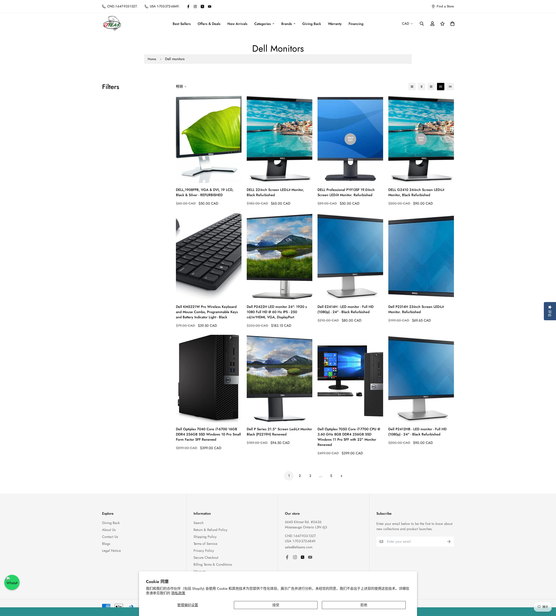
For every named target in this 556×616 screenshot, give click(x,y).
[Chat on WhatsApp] (12, 582)
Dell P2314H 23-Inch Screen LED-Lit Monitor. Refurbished (416, 309)
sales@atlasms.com (298, 547)
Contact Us (110, 536)
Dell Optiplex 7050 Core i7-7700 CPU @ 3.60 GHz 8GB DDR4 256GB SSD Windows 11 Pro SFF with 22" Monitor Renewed (349, 437)
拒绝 (363, 605)
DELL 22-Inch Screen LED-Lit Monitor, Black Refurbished (275, 192)
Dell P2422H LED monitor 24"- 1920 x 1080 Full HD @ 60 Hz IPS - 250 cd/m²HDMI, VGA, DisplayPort (277, 312)
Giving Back (311, 23)
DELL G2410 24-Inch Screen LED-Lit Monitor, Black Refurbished (416, 192)
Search (199, 522)
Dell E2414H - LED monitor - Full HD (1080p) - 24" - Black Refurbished (346, 309)
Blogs (106, 543)
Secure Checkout (206, 557)
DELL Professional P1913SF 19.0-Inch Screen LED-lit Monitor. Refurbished (346, 192)
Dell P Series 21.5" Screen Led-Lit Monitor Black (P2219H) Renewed (279, 432)
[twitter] (202, 6)
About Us (109, 529)
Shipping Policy (205, 536)
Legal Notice (111, 550)
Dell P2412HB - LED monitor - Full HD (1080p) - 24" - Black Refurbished (417, 432)
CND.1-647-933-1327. (300, 535)
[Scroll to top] (548, 592)
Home (152, 59)
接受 (275, 605)
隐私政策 (178, 593)
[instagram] (195, 6)
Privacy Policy (204, 550)
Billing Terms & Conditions (213, 564)
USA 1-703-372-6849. (300, 541)
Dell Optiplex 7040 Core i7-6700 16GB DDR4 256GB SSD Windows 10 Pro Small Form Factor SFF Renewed (208, 434)
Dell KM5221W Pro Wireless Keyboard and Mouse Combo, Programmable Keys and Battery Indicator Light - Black (207, 312)
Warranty (335, 23)
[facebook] (188, 6)
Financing (356, 23)
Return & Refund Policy (210, 529)
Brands (286, 23)
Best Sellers (182, 23)
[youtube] (209, 6)
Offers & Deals (209, 23)
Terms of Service (205, 543)
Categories (262, 23)
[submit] (449, 542)
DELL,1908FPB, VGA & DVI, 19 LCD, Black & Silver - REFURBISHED (204, 192)
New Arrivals (237, 23)
